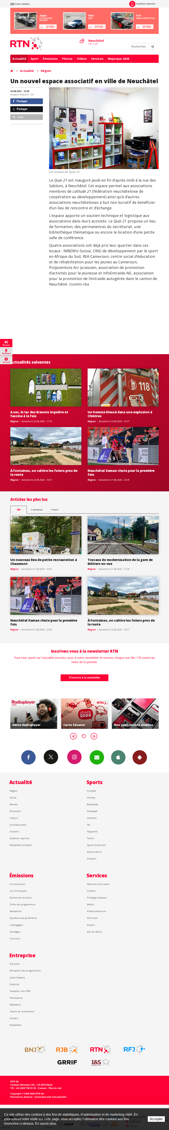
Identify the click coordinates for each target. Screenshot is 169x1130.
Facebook (28, 757)
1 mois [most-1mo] (54, 509)
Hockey (91, 797)
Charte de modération (22, 1011)
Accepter (156, 1119)
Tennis (90, 838)
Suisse (13, 797)
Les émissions (17, 884)
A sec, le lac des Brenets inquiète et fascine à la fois (39, 414)
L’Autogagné (16, 925)
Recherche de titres (21, 897)
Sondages (15, 931)
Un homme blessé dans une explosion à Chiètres (120, 414)
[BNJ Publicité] (33, 1049)
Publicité (14, 984)
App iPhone (118, 757)
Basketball (92, 804)
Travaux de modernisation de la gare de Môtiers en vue (120, 562)
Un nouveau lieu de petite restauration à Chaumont (43, 562)
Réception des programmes (25, 970)
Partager (21, 101)
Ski (88, 824)
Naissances (16, 911)
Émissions (50, 59)
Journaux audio (18, 824)
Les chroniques (18, 890)
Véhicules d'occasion (98, 884)
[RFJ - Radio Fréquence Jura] (134, 1049)
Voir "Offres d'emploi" (135, 713)
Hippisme (92, 831)
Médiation (15, 1004)
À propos (15, 963)
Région (46, 71)
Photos (67, 59)
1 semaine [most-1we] (36, 509)
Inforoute (92, 918)
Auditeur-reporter (145, 3)
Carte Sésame (17, 977)
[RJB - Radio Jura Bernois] (67, 1049)
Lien (20, 117)
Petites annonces (96, 911)
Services (97, 59)
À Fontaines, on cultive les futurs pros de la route (43, 472)
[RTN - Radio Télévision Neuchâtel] (100, 1049)
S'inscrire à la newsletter (84, 677)
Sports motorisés (96, 845)
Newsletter (16, 1025)
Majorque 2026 (118, 59)
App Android (140, 757)
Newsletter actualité (21, 845)
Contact (14, 1018)
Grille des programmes (22, 904)
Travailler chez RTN (20, 991)
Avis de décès (94, 931)
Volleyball (92, 811)
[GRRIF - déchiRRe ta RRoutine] (67, 1062)
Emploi (91, 925)
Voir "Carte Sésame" (33, 713)
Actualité (19, 59)
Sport (35, 59)
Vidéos (82, 59)
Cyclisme (92, 818)
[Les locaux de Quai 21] (104, 128)
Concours (15, 938)
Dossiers (14, 831)
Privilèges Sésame (97, 897)
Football (91, 790)
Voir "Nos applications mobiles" (84, 713)
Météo (90, 904)
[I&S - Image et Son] (100, 1062)
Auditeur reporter (20, 838)
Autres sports (94, 851)
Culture (14, 818)
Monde (14, 804)
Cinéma (91, 890)
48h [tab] (19, 509)
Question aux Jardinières (23, 918)
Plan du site (55, 1088)
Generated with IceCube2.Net (50, 1097)
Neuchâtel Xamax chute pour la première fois (121, 472)
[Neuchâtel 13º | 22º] (82, 37)
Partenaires (16, 997)
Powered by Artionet (21, 1097)
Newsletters (97, 757)
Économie (15, 811)
